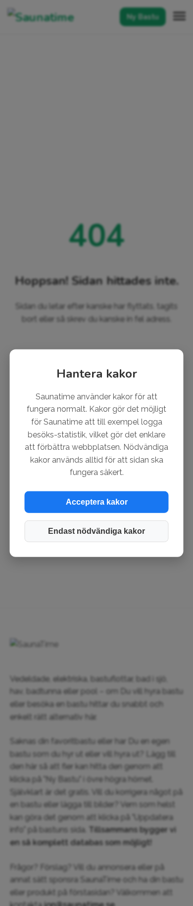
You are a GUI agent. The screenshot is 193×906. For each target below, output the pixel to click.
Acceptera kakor (97, 502)
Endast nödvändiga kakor (96, 531)
